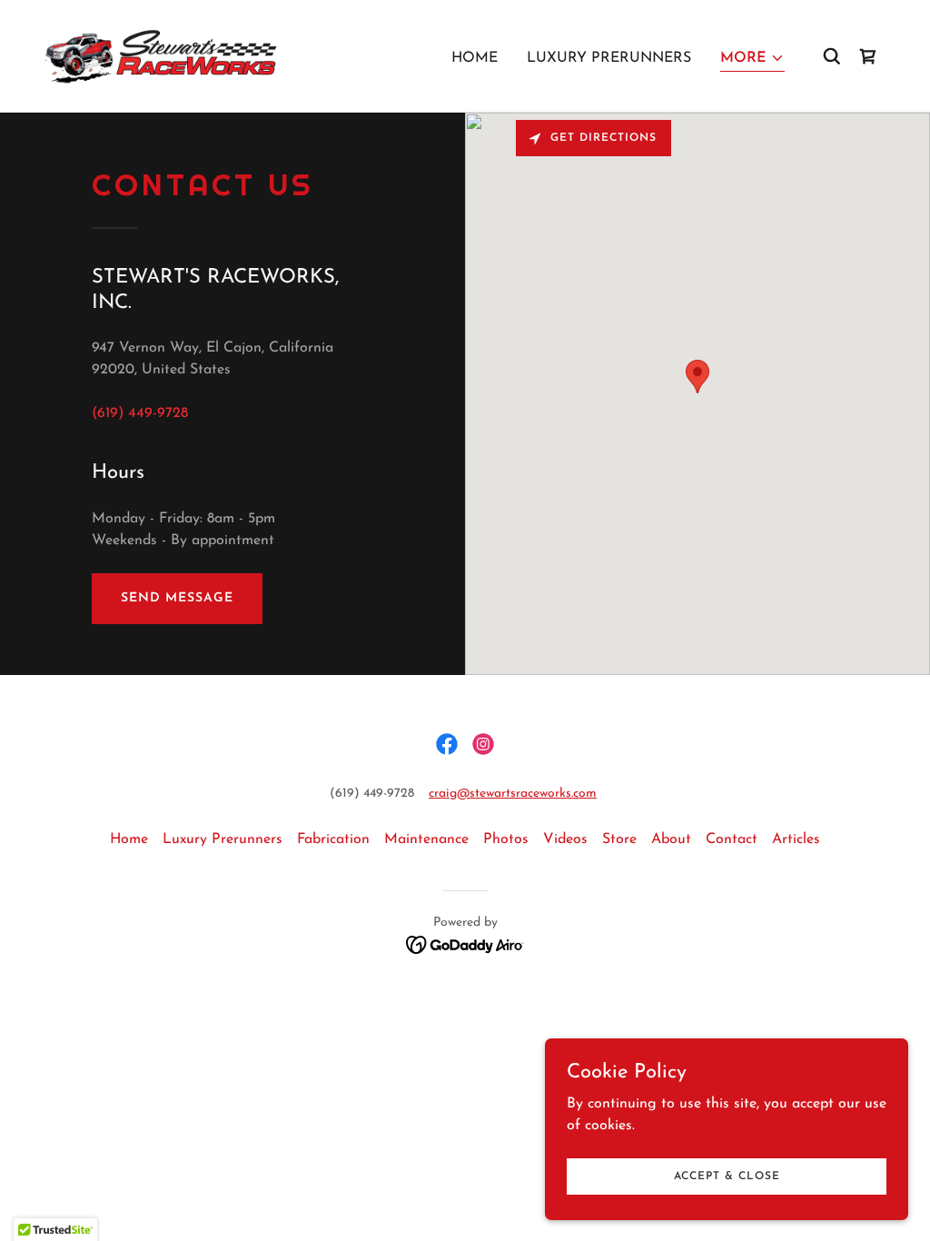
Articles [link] (796, 839)
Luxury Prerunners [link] (609, 58)
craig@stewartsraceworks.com (513, 793)
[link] (162, 55)
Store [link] (619, 839)
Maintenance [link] (426, 839)
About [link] (671, 839)
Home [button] (129, 839)
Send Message (177, 598)
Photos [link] (506, 839)
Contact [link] (731, 839)
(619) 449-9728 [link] (140, 413)
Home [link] (474, 58)
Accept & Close (727, 1175)
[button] (752, 59)
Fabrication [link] (333, 839)
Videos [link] (565, 839)
